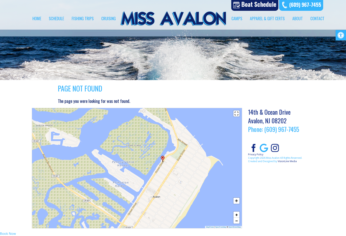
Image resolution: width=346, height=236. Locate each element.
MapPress (210, 227)
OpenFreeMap (220, 227)
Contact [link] (317, 18)
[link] (341, 35)
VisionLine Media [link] (287, 161)
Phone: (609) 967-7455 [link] (273, 129)
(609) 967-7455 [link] (305, 4)
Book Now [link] (8, 233)
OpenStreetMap (234, 227)
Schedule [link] (56, 18)
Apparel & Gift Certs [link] (267, 18)
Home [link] (36, 18)
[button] (163, 159)
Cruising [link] (108, 18)
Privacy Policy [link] (255, 154)
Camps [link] (236, 18)
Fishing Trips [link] (83, 18)
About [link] (297, 18)
